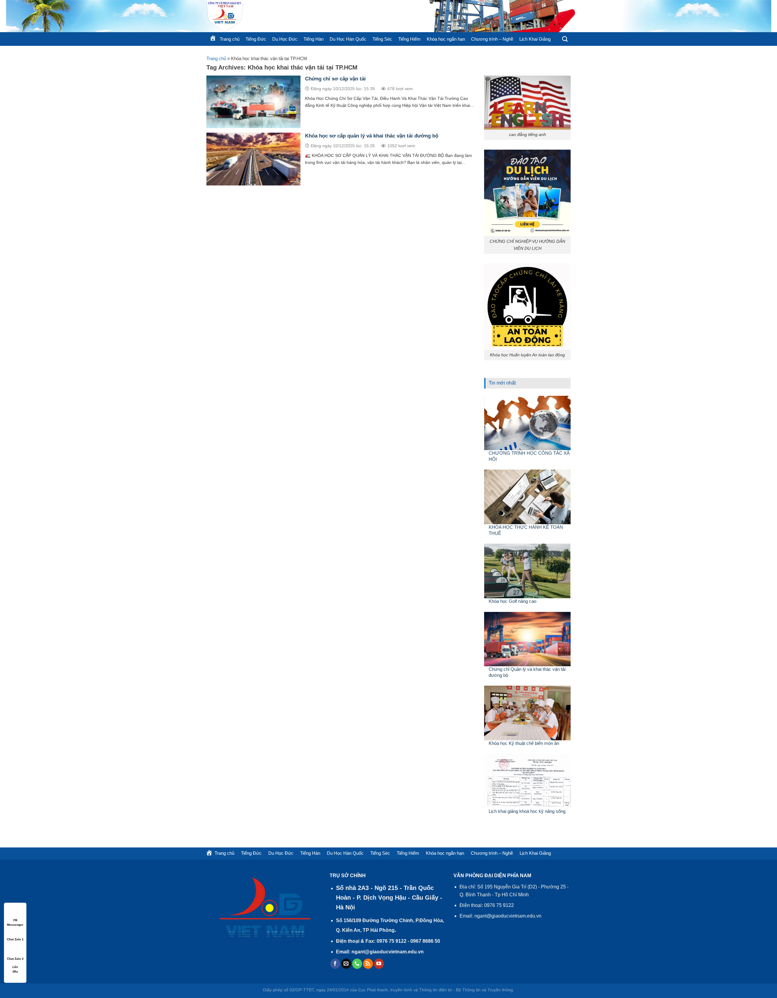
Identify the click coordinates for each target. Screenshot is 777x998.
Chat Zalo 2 (15, 958)
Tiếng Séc (382, 39)
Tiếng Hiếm (409, 39)
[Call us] (357, 964)
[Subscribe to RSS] (368, 964)
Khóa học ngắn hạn (446, 39)
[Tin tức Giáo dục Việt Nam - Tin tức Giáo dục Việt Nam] (279, 16)
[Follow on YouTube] (379, 964)
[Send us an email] (346, 964)
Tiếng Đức (256, 39)
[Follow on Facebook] (335, 964)
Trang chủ (216, 58)
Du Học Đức (284, 39)
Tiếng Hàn (314, 39)
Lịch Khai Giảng (535, 39)
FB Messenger (15, 920)
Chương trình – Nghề (492, 39)
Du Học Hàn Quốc (348, 39)
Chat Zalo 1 (15, 939)
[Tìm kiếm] (565, 39)
